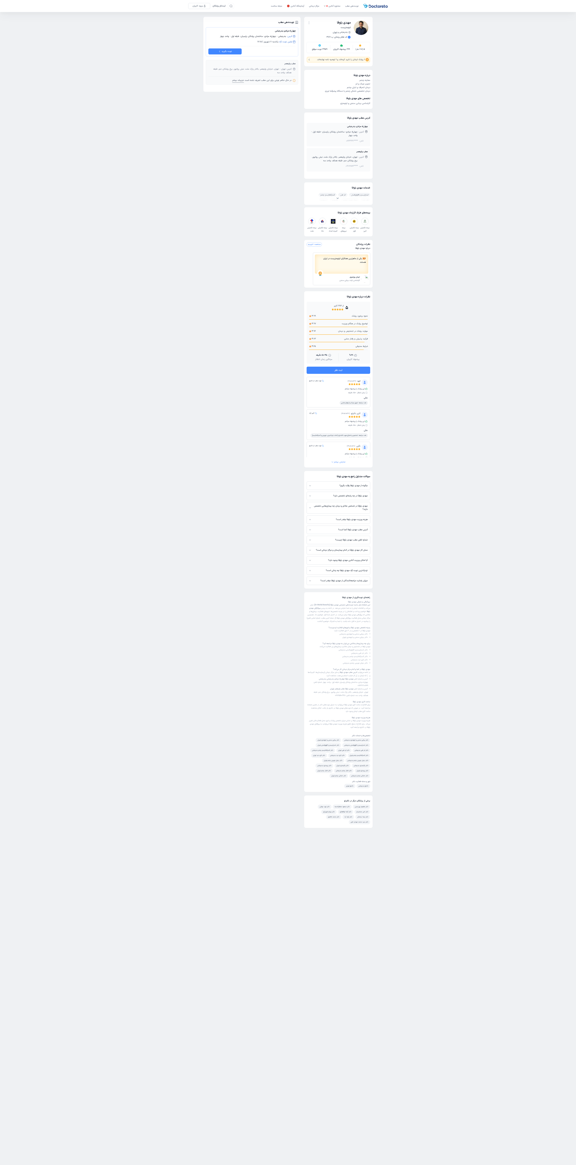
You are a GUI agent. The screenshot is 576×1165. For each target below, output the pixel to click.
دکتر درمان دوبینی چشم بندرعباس (355, 663)
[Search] (231, 6)
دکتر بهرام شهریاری (329, 812)
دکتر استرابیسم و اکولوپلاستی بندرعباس (353, 650)
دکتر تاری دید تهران (319, 755)
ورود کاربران (197, 5)
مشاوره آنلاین (334, 6)
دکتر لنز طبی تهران (344, 750)
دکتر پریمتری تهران (362, 771)
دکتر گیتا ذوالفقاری (345, 812)
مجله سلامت (276, 6)
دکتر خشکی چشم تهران (338, 776)
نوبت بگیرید (227, 51)
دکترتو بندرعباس (363, 786)
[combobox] (309, 22)
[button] (309, 22)
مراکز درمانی (314, 6)
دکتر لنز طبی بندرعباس (359, 653)
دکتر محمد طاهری (333, 817)
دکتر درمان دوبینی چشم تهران (333, 760)
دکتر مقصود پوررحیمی (361, 807)
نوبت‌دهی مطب (352, 6)
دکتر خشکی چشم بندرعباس (359, 776)
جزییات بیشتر (238, 80)
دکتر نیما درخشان (362, 817)
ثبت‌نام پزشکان (219, 5)
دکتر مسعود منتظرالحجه (342, 807)
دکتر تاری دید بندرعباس (359, 659)
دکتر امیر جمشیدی (362, 812)
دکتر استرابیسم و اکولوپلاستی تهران (328, 745)
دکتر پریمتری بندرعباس (324, 765)
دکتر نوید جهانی (325, 807)
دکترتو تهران (349, 786)
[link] (341, 279)
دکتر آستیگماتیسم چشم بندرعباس (355, 656)
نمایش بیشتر (339, 462)
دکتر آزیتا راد (348, 817)
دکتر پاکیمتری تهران (342, 765)
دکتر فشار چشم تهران (324, 771)
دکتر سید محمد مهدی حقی (359, 822)
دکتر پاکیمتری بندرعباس (361, 765)
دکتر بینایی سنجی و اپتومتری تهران (355, 637)
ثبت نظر (338, 370)
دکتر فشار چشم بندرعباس (344, 771)
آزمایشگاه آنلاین (297, 6)
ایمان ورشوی (355, 277)
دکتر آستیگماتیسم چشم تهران (359, 755)
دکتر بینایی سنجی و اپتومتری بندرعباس (353, 634)
